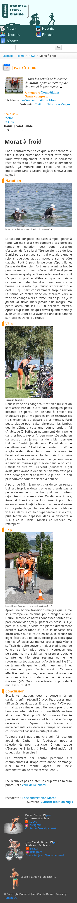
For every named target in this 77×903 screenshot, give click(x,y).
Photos (48, 34)
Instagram (35, 825)
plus (48, 815)
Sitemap (8, 55)
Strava (33, 821)
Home (20, 55)
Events (48, 28)
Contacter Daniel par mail (41, 828)
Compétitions (50, 92)
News (11, 28)
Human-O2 (10, 897)
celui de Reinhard (34, 785)
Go (58, 47)
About (12, 40)
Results (13, 34)
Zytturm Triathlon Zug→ (52, 104)
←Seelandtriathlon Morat (39, 100)
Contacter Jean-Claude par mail (45, 855)
